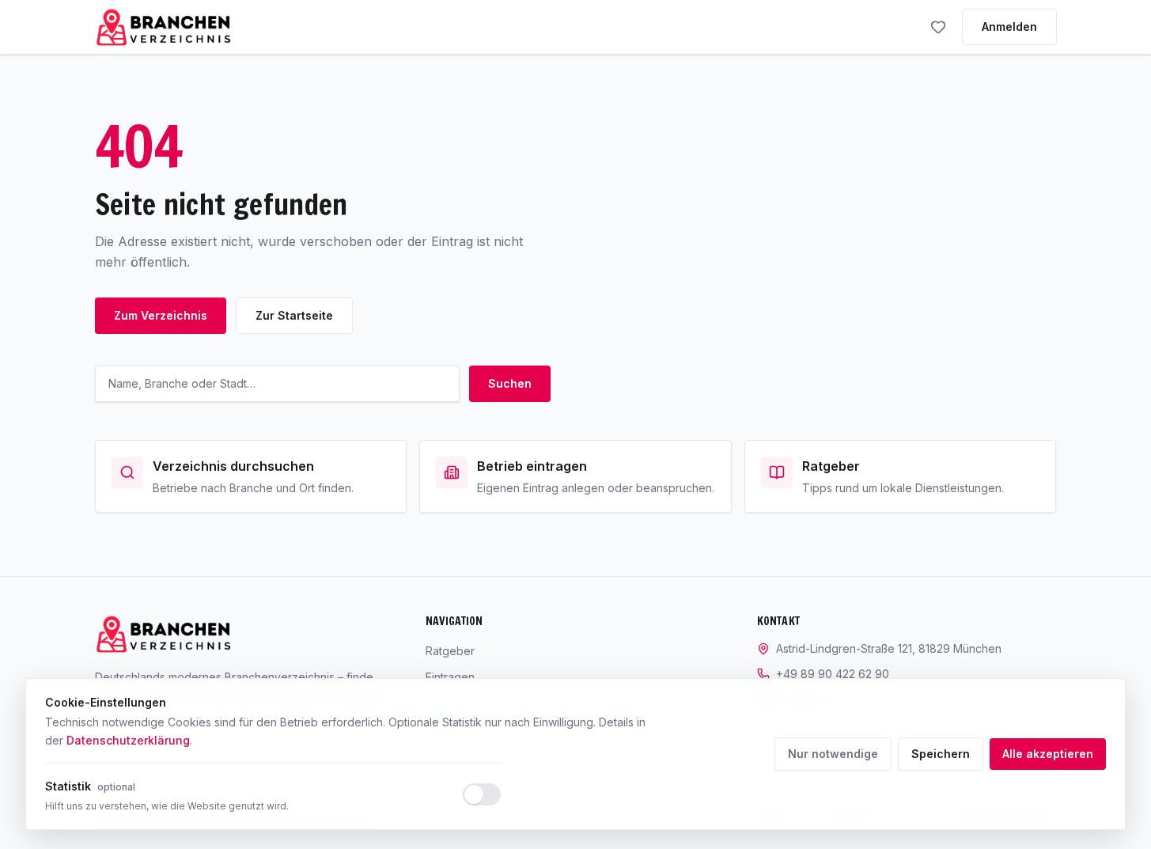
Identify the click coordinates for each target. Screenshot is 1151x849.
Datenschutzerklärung (128, 740)
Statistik (90, 786)
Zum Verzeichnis (160, 315)
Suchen (510, 383)
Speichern (940, 753)
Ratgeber (450, 651)
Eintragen (450, 677)
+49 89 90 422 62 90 (832, 673)
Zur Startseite (294, 315)
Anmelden (1009, 26)
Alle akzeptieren (1047, 753)
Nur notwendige (833, 753)
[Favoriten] (938, 27)
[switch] (482, 794)
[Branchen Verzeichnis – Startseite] (164, 27)
